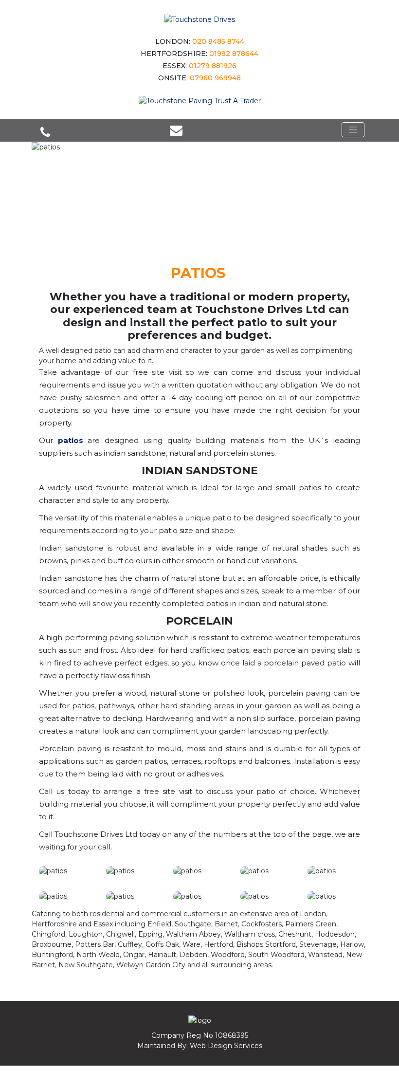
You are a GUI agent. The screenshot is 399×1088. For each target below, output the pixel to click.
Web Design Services (226, 1045)
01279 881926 (212, 65)
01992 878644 (233, 53)
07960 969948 (215, 78)
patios (70, 440)
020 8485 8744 (218, 41)
